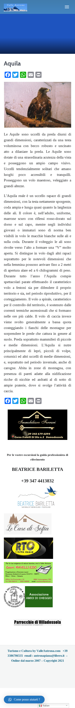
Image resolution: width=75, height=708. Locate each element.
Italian (45, 705)
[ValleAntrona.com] (15, 7)
